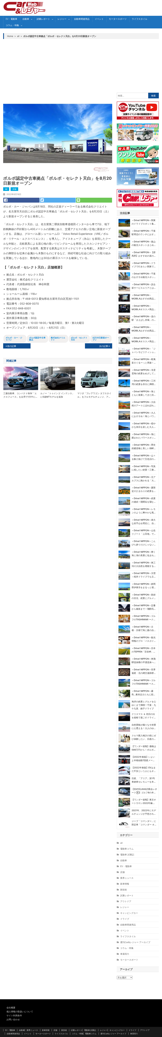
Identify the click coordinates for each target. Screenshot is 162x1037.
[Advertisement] (81, 66)
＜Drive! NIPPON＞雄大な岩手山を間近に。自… (144, 521)
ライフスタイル (139, 19)
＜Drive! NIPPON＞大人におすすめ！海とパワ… (144, 414)
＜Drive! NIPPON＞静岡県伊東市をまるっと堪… (144, 586)
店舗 (14, 189)
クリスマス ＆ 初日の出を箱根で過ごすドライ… (144, 716)
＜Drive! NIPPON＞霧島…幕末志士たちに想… (143, 693)
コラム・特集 (12, 25)
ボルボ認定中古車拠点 (37, 338)
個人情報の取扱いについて (19, 1011)
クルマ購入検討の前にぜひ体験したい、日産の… (144, 737)
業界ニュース (127, 878)
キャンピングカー (129, 913)
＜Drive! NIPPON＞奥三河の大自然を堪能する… (144, 564)
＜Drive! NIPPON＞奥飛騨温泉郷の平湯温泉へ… (144, 660)
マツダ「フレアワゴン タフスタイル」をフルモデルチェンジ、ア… (94, 395)
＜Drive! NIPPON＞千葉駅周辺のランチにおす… (144, 232)
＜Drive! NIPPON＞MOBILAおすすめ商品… (144, 297)
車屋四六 (124, 954)
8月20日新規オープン (101, 338)
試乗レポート (43, 19)
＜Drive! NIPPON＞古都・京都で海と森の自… (144, 628)
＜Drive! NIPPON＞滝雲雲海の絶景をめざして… (144, 372)
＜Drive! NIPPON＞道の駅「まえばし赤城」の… (144, 318)
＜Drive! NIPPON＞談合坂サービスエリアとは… (144, 286)
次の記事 (103, 346)
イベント (99, 19)
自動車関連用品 (82, 19)
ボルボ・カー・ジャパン (14, 338)
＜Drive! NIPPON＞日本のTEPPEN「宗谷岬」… (144, 650)
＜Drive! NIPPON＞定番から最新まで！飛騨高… (144, 607)
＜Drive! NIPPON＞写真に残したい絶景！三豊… (144, 468)
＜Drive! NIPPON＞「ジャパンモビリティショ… (144, 350)
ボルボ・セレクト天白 (79, 338)
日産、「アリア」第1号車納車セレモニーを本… (144, 780)
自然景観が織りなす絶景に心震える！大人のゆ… (144, 726)
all (6, 189)
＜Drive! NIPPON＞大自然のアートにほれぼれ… (144, 404)
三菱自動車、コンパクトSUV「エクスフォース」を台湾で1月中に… (20, 395)
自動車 (25, 19)
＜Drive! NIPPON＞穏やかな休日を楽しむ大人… (144, 425)
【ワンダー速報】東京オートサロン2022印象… (144, 801)
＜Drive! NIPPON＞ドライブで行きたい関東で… (144, 265)
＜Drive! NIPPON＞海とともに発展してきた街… (144, 393)
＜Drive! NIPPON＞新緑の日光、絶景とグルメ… (144, 596)
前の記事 (11, 346)
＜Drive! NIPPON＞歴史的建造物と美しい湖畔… (144, 446)
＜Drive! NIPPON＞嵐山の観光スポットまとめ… (144, 243)
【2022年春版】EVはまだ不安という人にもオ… (144, 769)
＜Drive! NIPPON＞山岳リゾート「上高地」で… (144, 532)
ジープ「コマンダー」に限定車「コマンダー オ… (144, 823)
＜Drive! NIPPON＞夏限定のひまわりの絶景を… (144, 489)
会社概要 (10, 1007)
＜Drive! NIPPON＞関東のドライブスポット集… (144, 222)
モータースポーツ (118, 19)
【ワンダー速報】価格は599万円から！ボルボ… (144, 748)
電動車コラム (127, 848)
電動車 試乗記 (127, 854)
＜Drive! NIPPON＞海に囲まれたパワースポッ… (144, 436)
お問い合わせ (13, 1019)
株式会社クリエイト (58, 338)
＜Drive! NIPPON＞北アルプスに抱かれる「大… (144, 479)
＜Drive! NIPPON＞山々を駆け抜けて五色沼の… (144, 457)
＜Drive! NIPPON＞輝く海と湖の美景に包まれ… (144, 553)
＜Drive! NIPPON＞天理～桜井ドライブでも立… (144, 575)
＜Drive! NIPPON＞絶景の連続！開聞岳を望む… (144, 500)
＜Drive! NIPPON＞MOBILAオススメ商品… (144, 307)
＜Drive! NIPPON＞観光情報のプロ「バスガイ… (144, 639)
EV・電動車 (11, 19)
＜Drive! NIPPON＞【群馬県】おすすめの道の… (144, 254)
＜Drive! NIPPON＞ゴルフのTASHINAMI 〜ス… (144, 682)
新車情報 (124, 883)
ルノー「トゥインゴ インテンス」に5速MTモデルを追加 (57, 395)
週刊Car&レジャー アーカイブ (135, 942)
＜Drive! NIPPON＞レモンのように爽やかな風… (144, 511)
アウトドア (125, 901)
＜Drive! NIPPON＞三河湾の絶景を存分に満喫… (144, 382)
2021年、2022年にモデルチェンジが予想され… (144, 812)
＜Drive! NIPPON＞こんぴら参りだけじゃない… (144, 543)
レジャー (62, 19)
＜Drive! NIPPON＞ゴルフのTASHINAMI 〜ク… (144, 618)
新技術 (123, 889)
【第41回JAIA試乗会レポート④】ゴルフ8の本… (144, 791)
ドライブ (124, 918)
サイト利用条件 (14, 1015)
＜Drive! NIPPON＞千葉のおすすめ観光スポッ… (144, 275)
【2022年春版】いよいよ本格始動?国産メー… (143, 758)
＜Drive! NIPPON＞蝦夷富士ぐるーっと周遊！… (144, 361)
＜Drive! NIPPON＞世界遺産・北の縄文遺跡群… (144, 671)
